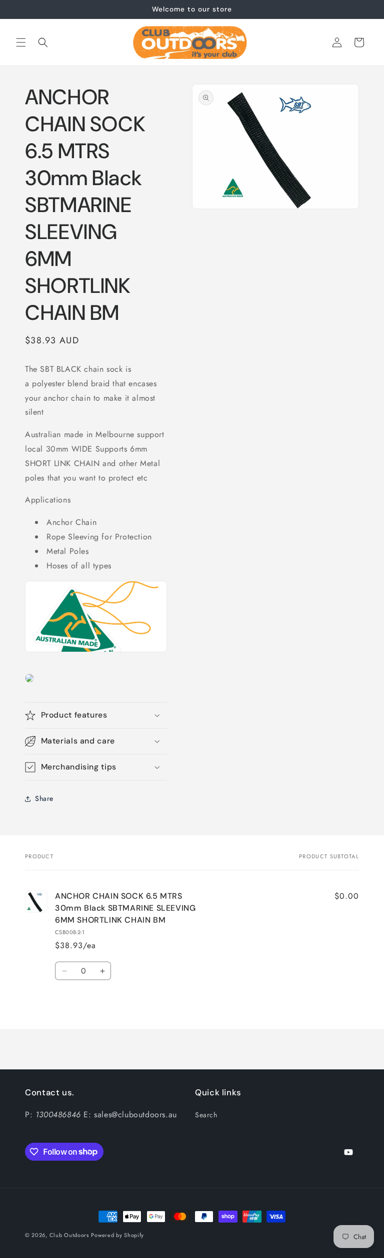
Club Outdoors (69, 1235)
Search (206, 1115)
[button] (21, 42)
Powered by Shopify (117, 1235)
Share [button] (44, 798)
